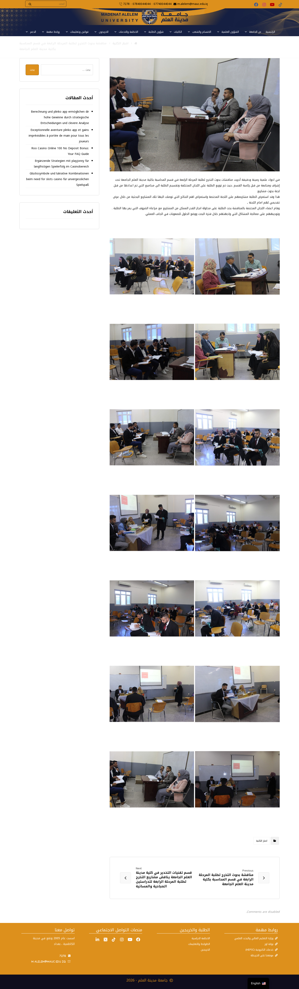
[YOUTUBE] (130, 940)
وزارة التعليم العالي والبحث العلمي (253, 938)
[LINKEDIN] (97, 940)
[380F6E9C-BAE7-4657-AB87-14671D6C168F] (237, 779)
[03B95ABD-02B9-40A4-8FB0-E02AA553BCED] (152, 523)
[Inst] (122, 940)
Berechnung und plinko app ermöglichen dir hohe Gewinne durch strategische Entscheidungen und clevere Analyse (60, 117)
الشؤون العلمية (230, 31)
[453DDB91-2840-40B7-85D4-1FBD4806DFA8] (237, 437)
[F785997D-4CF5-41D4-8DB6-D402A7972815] (152, 608)
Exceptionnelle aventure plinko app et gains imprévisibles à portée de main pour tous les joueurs (59, 135)
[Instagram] (264, 5)
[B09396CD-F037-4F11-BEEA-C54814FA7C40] (152, 266)
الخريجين (205, 949)
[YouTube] (272, 5)
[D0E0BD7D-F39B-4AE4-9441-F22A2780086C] (237, 608)
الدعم (33, 31)
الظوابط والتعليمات (199, 944)
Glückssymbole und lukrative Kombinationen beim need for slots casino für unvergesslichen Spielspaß (57, 179)
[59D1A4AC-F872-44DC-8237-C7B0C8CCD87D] (237, 523)
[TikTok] (280, 5)
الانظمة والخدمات (128, 31)
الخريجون (103, 31)
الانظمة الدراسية (201, 938)
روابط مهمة (53, 31)
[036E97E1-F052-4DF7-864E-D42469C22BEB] (152, 694)
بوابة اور (269, 944)
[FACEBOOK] (138, 940)
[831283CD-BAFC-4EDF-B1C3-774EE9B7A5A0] (152, 437)
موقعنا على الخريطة (262, 955)
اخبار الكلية (261, 841)
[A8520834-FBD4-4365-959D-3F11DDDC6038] (152, 352)
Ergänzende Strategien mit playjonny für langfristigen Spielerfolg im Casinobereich (61, 163)
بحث (32, 70)
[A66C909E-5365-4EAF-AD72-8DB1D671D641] (237, 266)
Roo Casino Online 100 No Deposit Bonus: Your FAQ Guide (60, 151)
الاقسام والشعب (201, 31)
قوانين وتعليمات (79, 31)
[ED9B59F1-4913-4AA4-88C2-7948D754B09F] (237, 352)
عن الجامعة (255, 31)
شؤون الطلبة (156, 31)
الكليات (178, 31)
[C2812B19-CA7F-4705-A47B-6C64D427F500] (152, 779)
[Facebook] (256, 5)
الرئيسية (270, 31)
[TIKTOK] (114, 940)
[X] (105, 940)
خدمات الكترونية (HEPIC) (259, 949)
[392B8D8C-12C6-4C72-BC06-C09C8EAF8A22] (237, 694)
